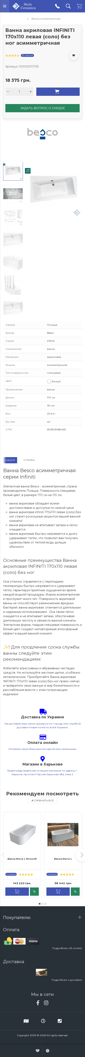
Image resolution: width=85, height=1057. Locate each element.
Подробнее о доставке (67, 979)
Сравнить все (44, 800)
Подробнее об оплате (67, 948)
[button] (39, 904)
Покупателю (17, 917)
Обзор (10, 460)
